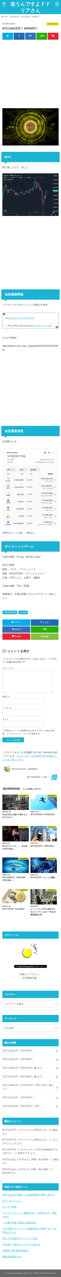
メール (6, 708)
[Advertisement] (30, 73)
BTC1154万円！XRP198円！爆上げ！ (23, 1076)
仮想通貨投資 (10, 612)
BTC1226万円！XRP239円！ (18, 1050)
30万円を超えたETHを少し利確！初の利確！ (26, 1159)
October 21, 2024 (43, 325)
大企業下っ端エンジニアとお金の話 (21, 1244)
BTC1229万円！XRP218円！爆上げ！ (23, 1068)
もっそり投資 (9, 1207)
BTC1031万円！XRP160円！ (18, 1097)
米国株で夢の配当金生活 (15, 1250)
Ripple (24, 612)
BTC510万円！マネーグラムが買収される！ (25, 1129)
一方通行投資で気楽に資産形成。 (20, 1222)
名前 (5, 696)
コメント (7, 668)
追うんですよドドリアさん (30, 7)
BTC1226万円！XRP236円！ (18, 1059)
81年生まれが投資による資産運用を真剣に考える (28, 1194)
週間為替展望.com (12, 1256)
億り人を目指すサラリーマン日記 (20, 1238)
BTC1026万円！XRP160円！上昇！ (22, 1106)
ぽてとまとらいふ (11, 1200)
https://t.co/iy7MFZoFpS (21, 318)
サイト (5, 719)
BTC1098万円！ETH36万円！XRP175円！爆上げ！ (28, 1087)
